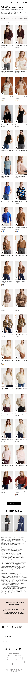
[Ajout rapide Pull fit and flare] (2, 385)
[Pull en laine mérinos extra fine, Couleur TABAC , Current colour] (1, 284)
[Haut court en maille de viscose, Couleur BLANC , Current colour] (1, 100)
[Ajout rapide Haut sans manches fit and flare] (2, 147)
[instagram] (6, 649)
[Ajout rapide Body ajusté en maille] (16, 121)
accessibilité (16, 664)
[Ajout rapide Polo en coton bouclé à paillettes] (16, 173)
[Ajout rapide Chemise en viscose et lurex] (16, 42)
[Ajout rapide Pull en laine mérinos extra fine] (2, 278)
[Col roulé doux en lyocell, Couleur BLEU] (17, 494)
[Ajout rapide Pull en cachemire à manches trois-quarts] (2, 462)
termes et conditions (14, 653)
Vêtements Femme (7, 22)
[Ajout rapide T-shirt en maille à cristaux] (2, 173)
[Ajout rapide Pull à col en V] (16, 199)
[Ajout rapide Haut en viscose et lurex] (2, 42)
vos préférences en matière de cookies (14, 659)
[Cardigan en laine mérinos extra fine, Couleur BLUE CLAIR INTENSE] (17, 231)
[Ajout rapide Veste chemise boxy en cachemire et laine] (2, 252)
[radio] (7, 18)
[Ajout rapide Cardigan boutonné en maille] (16, 306)
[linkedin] (20, 649)
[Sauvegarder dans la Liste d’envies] (13, 46)
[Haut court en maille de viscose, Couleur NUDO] (3, 100)
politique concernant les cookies (14, 657)
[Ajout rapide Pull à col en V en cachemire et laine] (16, 252)
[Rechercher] (23, 2)
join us (10, 664)
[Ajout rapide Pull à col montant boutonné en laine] (16, 331)
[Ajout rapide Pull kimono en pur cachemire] (16, 436)
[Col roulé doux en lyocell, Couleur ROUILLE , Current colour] (15, 494)
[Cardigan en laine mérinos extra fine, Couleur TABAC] (1, 231)
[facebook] (9, 649)
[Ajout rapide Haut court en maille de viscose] (2, 94)
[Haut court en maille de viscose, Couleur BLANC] (15, 100)
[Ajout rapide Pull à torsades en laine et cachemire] (2, 488)
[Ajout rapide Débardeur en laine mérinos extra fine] (2, 199)
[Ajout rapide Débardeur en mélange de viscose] (16, 68)
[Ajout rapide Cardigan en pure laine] (2, 331)
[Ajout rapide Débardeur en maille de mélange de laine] (16, 147)
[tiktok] (16, 649)
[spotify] (13, 649)
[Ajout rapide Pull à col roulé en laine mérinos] (16, 385)
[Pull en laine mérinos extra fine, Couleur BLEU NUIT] (3, 284)
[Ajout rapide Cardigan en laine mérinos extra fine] (2, 224)
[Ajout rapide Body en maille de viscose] (2, 121)
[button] (25, 22)
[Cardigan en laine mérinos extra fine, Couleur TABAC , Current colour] (15, 231)
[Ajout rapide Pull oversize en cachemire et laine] (16, 357)
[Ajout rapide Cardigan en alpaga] (16, 411)
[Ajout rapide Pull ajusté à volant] (16, 278)
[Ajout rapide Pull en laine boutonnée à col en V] (2, 306)
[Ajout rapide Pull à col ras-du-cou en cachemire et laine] (2, 357)
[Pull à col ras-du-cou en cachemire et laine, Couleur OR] (3, 364)
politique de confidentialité (14, 655)
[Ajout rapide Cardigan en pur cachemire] (2, 411)
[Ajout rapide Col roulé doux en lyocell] (16, 488)
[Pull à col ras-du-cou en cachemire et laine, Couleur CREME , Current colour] (1, 364)
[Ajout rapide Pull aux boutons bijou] (2, 436)
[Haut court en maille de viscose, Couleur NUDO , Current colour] (17, 100)
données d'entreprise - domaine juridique (14, 662)
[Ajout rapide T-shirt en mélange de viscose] (2, 68)
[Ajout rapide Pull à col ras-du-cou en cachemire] (16, 462)
